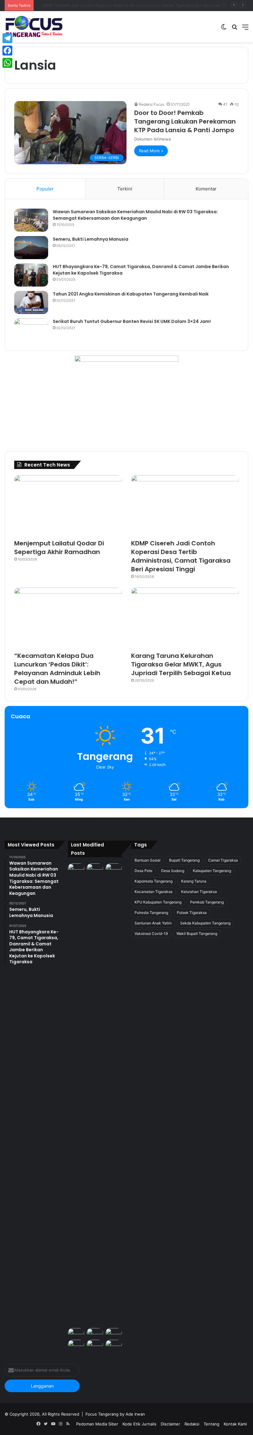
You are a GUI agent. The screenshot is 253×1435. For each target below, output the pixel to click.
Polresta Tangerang (151, 912)
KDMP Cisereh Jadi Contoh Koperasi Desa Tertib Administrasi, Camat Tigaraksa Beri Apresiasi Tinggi (180, 556)
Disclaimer (170, 1423)
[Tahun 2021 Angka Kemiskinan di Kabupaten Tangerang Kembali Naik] (31, 302)
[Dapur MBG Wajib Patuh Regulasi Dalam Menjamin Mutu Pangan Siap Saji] (114, 1344)
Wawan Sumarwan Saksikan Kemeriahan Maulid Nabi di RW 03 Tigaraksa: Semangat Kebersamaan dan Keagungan (135, 215)
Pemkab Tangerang (207, 902)
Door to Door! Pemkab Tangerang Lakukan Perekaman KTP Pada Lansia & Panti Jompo (185, 121)
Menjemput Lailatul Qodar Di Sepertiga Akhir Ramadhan (59, 547)
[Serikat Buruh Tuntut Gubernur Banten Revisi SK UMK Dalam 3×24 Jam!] (31, 329)
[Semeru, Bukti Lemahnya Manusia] (31, 247)
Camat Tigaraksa (223, 860)
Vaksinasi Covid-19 (151, 933)
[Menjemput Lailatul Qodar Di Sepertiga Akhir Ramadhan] (68, 505)
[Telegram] (7, 38)
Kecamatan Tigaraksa (153, 891)
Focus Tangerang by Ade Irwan (115, 1414)
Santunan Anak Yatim (153, 923)
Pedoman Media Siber (97, 1423)
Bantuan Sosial (147, 860)
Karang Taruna (193, 881)
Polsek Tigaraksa (192, 912)
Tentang (211, 1423)
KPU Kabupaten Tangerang (158, 902)
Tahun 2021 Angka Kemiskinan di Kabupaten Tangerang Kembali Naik (131, 294)
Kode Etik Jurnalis (139, 1423)
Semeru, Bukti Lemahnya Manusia (90, 239)
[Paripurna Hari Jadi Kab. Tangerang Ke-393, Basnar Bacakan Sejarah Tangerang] (76, 1344)
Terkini (124, 189)
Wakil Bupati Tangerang (196, 933)
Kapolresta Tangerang (153, 881)
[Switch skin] (224, 29)
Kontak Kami (235, 1423)
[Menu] (245, 29)
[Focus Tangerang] (34, 26)
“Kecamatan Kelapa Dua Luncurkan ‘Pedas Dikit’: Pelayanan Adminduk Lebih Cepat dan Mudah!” (127, 5)
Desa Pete (143, 870)
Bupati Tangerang (184, 860)
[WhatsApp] (7, 63)
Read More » (151, 150)
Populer (45, 189)
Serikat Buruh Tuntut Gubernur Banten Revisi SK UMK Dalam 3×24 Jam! (132, 321)
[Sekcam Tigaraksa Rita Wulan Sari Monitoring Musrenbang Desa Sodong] (114, 1332)
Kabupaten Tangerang (212, 870)
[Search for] (234, 29)
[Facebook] (7, 50)
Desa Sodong (172, 870)
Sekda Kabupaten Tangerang (205, 923)
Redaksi (192, 1423)
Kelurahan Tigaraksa (199, 891)
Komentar (206, 189)
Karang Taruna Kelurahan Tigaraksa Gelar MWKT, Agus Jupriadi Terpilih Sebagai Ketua (181, 664)
